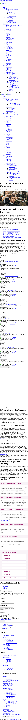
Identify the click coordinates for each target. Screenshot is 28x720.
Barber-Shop (11, 86)
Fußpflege (11, 89)
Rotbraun (8, 57)
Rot (6, 56)
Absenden (3, 621)
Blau (7, 31)
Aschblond (8, 29)
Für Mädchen (12, 18)
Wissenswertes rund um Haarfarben (14, 25)
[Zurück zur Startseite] (3, 3)
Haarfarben (5, 24)
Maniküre (11, 90)
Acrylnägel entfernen (13, 85)
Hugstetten (5, 586)
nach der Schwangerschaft (12, 680)
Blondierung (8, 63)
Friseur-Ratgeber (4, 520)
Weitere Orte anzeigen (5, 367)
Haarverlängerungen (7, 683)
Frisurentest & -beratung (8, 635)
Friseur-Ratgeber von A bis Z (9, 655)
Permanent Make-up (13, 78)
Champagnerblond (10, 38)
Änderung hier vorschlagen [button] (6, 591)
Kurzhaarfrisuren (12, 13)
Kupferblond (9, 51)
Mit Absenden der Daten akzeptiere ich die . (10, 619)
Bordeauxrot (8, 34)
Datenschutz (18, 719)
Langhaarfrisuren (12, 16)
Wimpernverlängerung (14, 81)
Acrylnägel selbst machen (14, 83)
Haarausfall (8, 70)
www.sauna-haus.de (9, 347)
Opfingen (5, 588)
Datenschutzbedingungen (5, 619)
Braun (7, 35)
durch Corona (9, 679)
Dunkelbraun (9, 40)
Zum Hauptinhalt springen (6, 0)
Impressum (12, 719)
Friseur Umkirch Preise (8, 233)
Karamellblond (9, 47)
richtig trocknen (9, 668)
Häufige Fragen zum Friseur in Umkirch (12, 237)
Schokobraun (9, 59)
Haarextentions (9, 72)
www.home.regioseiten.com (11, 290)
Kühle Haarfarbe (9, 48)
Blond (7, 33)
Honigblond (8, 46)
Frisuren (5, 8)
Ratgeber (5, 65)
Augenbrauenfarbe (10, 689)
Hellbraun (8, 44)
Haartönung (8, 64)
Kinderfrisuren (9, 17)
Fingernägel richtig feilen (14, 87)
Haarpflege (8, 69)
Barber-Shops (3, 438)
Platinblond (8, 55)
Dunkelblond (9, 39)
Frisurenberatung (7, 561)
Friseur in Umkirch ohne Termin (10, 232)
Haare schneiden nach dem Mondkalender (12, 714)
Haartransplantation (10, 73)
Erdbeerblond (9, 42)
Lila (7, 52)
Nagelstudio (8, 82)
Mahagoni (8, 54)
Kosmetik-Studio (9, 74)
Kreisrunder (8, 677)
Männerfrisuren (9, 21)
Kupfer (7, 50)
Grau (7, 43)
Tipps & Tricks (9, 26)
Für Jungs (11, 20)
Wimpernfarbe (9, 692)
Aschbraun (8, 30)
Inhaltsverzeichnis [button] (4, 227)
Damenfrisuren (9, 12)
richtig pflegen (9, 666)
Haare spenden (6, 713)
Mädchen (8, 645)
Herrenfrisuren (7, 558)
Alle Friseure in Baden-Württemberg (11, 577)
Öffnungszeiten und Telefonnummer (11, 231)
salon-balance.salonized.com (11, 261)
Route (14, 265)
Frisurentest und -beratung (12, 9)
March (4, 587)
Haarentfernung (12, 77)
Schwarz (8, 60)
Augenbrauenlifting (13, 76)
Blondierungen (3, 454)
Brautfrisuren (9, 11)
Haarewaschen (9, 669)
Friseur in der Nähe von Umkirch (10, 229)
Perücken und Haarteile (8, 684)
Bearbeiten (12, 266)
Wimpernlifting (12, 80)
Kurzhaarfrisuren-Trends (14, 14)
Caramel (8, 37)
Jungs (7, 647)
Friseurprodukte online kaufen (10, 711)
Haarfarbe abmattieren (11, 663)
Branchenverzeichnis (7, 710)
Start (4, 7)
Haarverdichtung (6, 681)
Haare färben (9, 67)
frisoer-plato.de (8, 318)
